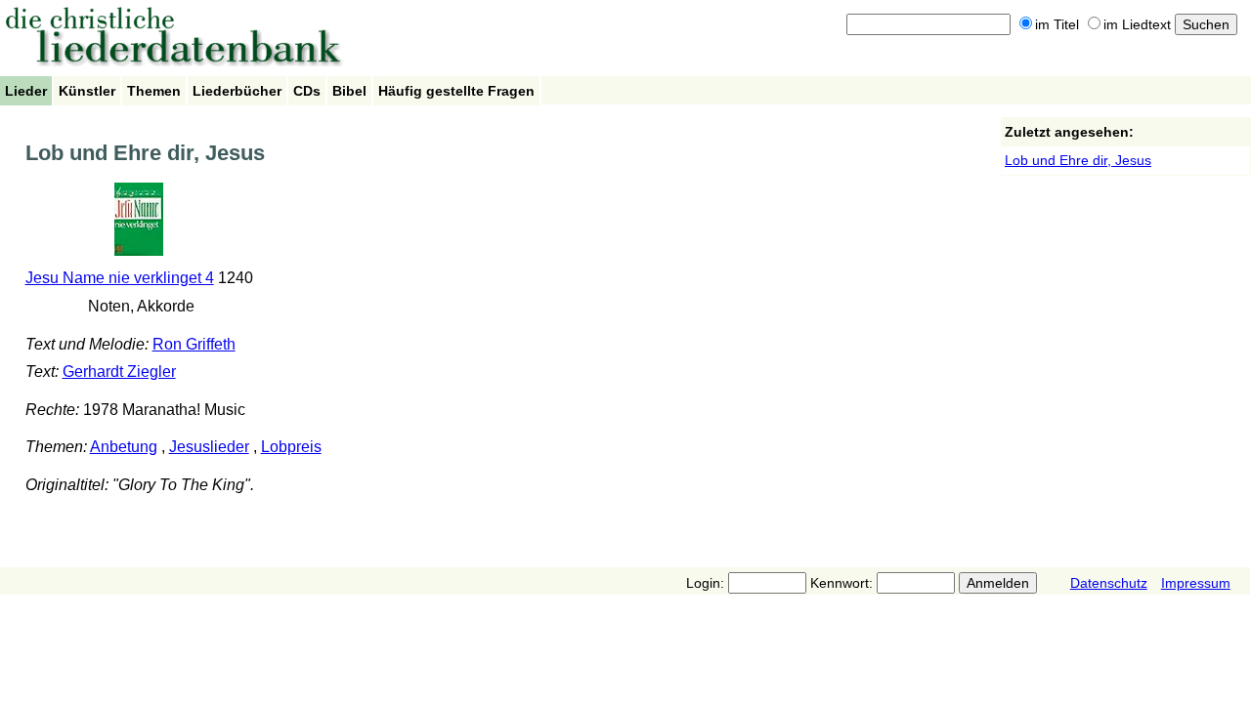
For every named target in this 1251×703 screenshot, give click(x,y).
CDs (307, 91)
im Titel (1057, 24)
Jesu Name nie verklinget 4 (119, 277)
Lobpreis (291, 446)
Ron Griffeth (194, 344)
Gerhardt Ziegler (119, 371)
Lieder (26, 91)
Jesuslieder (209, 446)
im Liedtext (1137, 24)
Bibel (349, 91)
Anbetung (123, 446)
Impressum (1195, 583)
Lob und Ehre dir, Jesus (1078, 160)
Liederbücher (237, 91)
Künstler (87, 91)
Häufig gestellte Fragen (456, 91)
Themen (154, 91)
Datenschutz (1108, 583)
